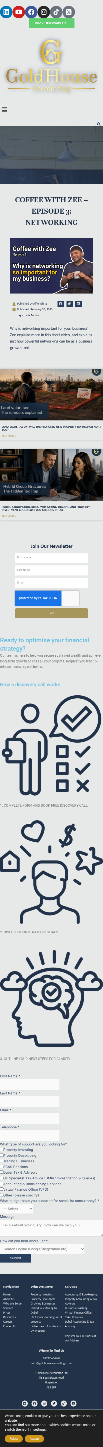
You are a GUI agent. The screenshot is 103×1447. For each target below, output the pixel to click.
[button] (51, 109)
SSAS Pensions (74, 1317)
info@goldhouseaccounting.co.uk (52, 1363)
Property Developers (43, 1299)
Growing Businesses (43, 1303)
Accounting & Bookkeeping (81, 1294)
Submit (15, 1258)
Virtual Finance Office (78, 1312)
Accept (34, 1438)
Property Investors (42, 1294)
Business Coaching (76, 1308)
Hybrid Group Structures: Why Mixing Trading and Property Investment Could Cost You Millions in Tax (46, 509)
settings (39, 1429)
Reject (14, 1438)
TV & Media (31, 315)
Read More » (9, 437)
